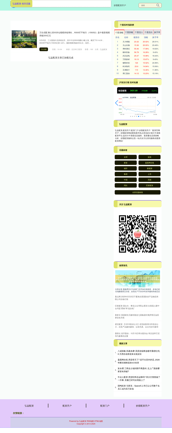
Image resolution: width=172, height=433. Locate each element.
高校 (149, 179)
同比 (125, 185)
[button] (116, 103)
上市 (149, 174)
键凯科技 (126, 62)
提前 (149, 157)
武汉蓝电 (126, 55)
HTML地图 (98, 421)
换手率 (157, 32)
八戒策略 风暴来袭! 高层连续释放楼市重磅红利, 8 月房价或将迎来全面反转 (139, 352)
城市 (125, 168)
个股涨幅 (119, 32)
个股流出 (149, 32)
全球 (125, 157)
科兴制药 (126, 66)
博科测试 (126, 48)
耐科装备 (126, 52)
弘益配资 (29, 405)
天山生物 (126, 45)
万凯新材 (126, 59)
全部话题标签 (137, 192)
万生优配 (44, 49)
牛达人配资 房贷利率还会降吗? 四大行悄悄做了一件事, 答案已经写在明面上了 (139, 378)
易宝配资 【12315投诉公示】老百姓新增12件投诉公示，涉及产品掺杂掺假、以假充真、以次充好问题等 (136, 325)
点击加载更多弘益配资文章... (60, 57)
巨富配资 (149, 185)
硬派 (125, 162)
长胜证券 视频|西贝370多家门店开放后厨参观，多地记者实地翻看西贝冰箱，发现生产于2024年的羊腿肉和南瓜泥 (137, 290)
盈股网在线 (149, 162)
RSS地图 (90, 421)
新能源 (149, 168)
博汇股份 (126, 73)
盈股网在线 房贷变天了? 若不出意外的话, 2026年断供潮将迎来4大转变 (139, 361)
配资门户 (104, 405)
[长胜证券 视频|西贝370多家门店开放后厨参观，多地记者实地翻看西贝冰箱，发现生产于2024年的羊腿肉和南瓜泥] (137, 278)
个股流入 (139, 32)
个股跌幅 (129, 32)
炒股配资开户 (120, 5)
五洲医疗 (126, 70)
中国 (125, 179)
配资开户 (67, 405)
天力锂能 (126, 41)
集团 (125, 174)
